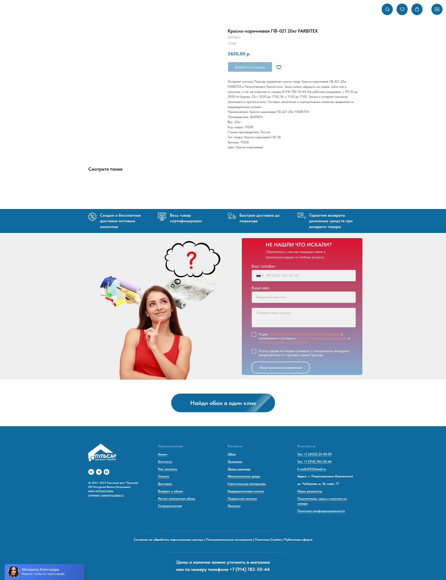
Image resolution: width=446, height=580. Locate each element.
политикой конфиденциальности (322, 338)
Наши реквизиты (309, 491)
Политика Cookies (268, 539)
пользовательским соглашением (283, 342)
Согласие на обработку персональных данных (168, 539)
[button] (387, 9)
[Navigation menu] (436, 9)
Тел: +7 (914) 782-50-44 (314, 461)
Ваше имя (260, 288)
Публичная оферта (298, 539)
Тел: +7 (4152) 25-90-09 (314, 454)
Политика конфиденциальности (321, 511)
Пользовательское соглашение (229, 539)
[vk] (91, 472)
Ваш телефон (263, 266)
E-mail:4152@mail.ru (311, 469)
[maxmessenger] (106, 472)
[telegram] (99, 472)
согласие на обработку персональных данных (304, 334)
